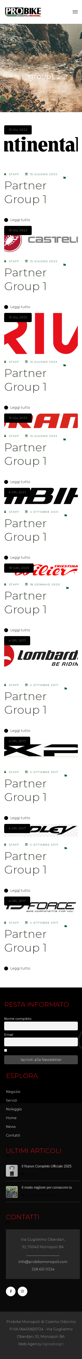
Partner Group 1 (25, 192)
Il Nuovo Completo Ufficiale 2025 (47, 1166)
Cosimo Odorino (42, 1195)
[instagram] (22, 1291)
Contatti (13, 1135)
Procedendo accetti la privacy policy (38, 1051)
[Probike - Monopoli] (23, 11)
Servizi (11, 1100)
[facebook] (11, 1291)
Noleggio (14, 1109)
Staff (14, 174)
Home (20, 91)
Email (8, 1035)
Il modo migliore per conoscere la (47, 1187)
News (11, 1127)
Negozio (13, 1092)
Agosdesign (53, 1344)
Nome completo (17, 1019)
